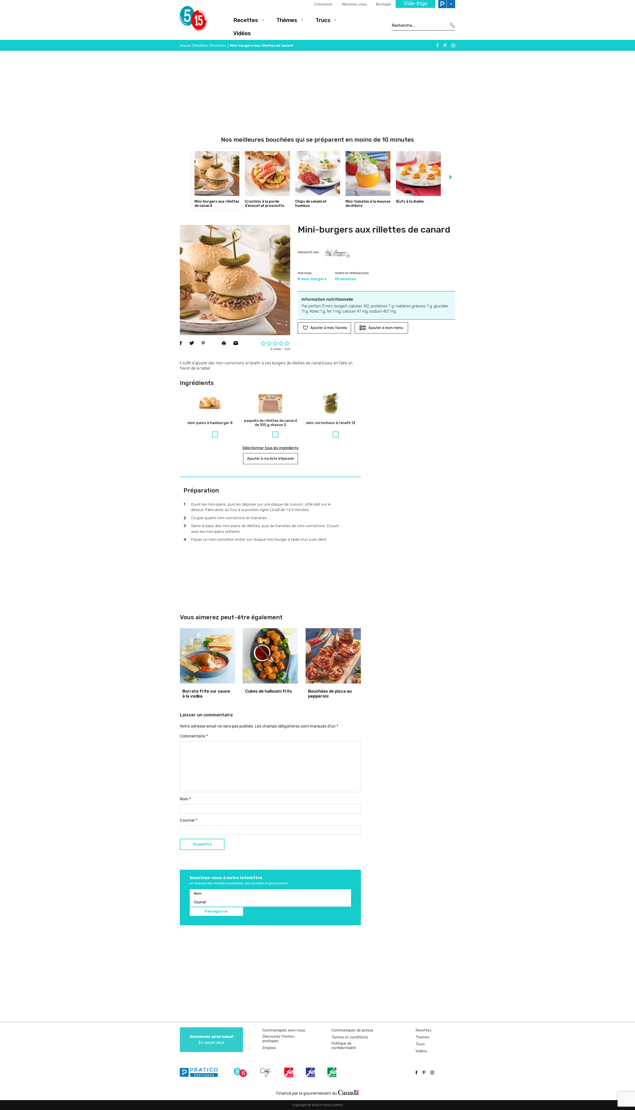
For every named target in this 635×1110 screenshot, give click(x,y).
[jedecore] (311, 1072)
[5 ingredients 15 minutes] (201, 20)
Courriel (188, 820)
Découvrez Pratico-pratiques (279, 1038)
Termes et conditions (349, 1037)
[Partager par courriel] (235, 343)
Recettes (245, 20)
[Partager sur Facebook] (181, 343)
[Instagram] (453, 45)
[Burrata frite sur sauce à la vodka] (207, 655)
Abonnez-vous (354, 4)
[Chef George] (337, 253)
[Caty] (266, 1072)
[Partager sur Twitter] (191, 343)
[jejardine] (332, 1072)
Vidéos (242, 33)
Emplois (269, 1048)
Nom (185, 799)
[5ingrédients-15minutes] (241, 1072)
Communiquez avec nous (283, 1030)
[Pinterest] (445, 45)
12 (330, 423)
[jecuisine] (289, 1072)
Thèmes (286, 20)
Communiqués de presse (352, 1030)
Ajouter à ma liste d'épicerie (270, 458)
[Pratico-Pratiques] (201, 1072)
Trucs (323, 20)
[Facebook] (438, 45)
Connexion (323, 4)
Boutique (383, 4)
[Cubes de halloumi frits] (270, 655)
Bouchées (218, 45)
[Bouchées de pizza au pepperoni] (333, 655)
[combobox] (419, 25)
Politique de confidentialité (343, 1045)
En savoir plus (211, 1039)
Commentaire (194, 736)
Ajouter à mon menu (385, 327)
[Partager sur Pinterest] (203, 343)
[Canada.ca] (348, 1092)
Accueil (185, 45)
